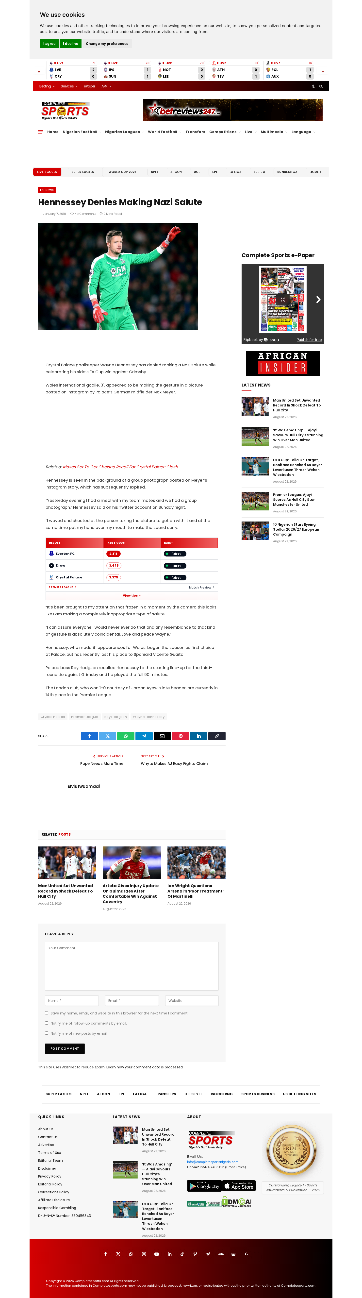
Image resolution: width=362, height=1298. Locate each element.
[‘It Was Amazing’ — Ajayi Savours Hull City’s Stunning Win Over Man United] (255, 436)
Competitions (223, 131)
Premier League (61, 587)
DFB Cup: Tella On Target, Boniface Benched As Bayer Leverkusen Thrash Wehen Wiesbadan (297, 467)
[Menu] (40, 132)
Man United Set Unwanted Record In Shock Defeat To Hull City (65, 891)
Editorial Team (50, 1160)
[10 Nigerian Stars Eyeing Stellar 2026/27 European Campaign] (255, 531)
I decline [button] (70, 43)
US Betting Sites (299, 1094)
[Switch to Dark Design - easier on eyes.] (313, 86)
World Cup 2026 (123, 172)
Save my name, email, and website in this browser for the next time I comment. (119, 1013)
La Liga (236, 172)
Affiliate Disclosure (54, 1199)
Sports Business (258, 1094)
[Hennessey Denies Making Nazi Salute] (118, 329)
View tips (130, 595)
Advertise (46, 1144)
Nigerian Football (80, 131)
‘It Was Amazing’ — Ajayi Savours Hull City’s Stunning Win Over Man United (298, 435)
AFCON (176, 172)
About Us (45, 1129)
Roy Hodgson (115, 716)
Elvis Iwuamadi (84, 786)
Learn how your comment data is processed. (144, 1067)
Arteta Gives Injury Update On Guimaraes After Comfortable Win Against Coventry (131, 894)
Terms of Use (49, 1152)
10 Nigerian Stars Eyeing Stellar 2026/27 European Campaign (296, 529)
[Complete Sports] (65, 111)
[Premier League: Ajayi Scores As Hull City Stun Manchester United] (255, 501)
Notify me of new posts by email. (79, 1033)
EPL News (47, 190)
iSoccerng (222, 1094)
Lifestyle (193, 1094)
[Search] (320, 86)
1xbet (176, 554)
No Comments (86, 214)
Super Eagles (82, 172)
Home (53, 131)
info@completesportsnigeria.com (212, 1162)
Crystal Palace (53, 716)
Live (249, 131)
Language (301, 131)
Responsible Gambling (57, 1207)
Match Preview (200, 587)
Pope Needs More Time (101, 763)
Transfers (195, 131)
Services (67, 86)
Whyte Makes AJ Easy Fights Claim (174, 763)
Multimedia (272, 131)
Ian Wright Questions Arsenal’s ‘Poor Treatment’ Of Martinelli (195, 891)
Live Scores (47, 172)
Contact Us (48, 1136)
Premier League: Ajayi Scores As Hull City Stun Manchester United (294, 499)
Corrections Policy (53, 1192)
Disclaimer (47, 1168)
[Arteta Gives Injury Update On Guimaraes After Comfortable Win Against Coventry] (132, 862)
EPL (214, 172)
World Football (162, 131)
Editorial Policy (50, 1184)
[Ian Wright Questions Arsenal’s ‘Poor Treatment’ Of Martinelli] (196, 862)
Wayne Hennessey (149, 716)
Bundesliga (287, 172)
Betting (45, 86)
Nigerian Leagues (122, 131)
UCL (197, 172)
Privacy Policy (49, 1176)
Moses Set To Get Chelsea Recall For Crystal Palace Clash (120, 467)
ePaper (89, 86)
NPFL (155, 172)
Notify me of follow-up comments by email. (89, 1023)
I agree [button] (49, 43)
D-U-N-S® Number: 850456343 (64, 1215)
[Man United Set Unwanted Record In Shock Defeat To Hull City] (67, 862)
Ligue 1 (315, 172)
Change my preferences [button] (107, 43)
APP (104, 86)
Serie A (259, 172)
